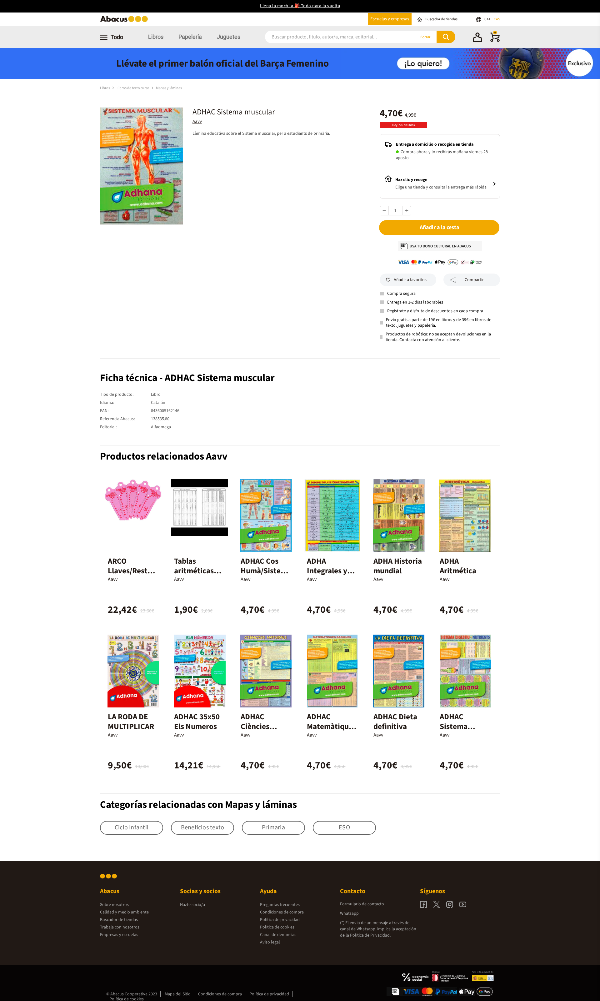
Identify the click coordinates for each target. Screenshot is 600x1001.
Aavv (197, 121)
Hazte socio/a (192, 905)
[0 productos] (495, 40)
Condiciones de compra (282, 912)
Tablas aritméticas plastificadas (196, 571)
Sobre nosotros (114, 905)
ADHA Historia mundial (397, 566)
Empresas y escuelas (119, 935)
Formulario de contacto (362, 904)
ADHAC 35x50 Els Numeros (197, 721)
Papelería (190, 36)
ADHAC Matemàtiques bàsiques (331, 726)
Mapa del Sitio (178, 994)
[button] (477, 38)
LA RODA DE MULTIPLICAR (131, 721)
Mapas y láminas (169, 88)
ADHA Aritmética (458, 566)
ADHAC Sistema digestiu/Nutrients (464, 731)
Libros (155, 36)
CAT (487, 19)
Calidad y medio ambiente (124, 912)
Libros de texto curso (133, 88)
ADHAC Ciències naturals (255, 726)
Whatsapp (349, 913)
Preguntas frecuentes (280, 905)
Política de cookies (277, 927)
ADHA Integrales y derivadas (327, 571)
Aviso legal (270, 942)
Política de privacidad (280, 920)
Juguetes (228, 36)
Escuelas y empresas (389, 19)
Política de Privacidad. (370, 935)
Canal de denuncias (278, 935)
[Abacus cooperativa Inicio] (125, 21)
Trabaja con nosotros (119, 927)
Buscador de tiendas (119, 920)
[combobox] (331, 37)
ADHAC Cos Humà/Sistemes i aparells (266, 571)
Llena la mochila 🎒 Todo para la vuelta (300, 6)
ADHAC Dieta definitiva (395, 721)
